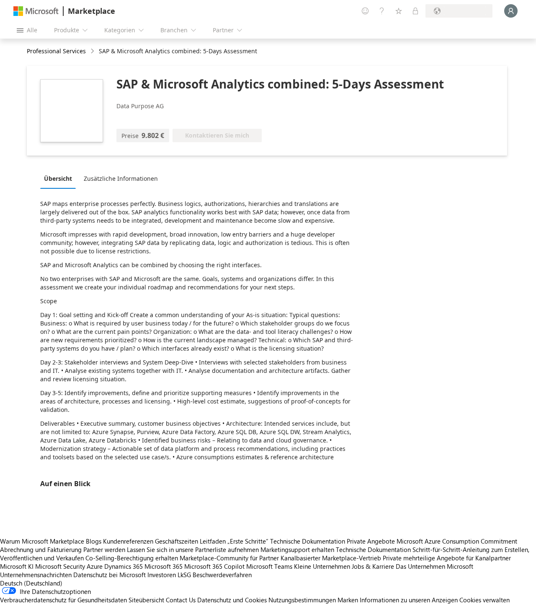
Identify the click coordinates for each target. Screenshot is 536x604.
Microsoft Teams (269, 566)
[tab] (60, 178)
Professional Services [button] (56, 51)
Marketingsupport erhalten (297, 549)
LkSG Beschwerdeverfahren (215, 574)
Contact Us (181, 600)
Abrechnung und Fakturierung (41, 549)
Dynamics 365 (123, 566)
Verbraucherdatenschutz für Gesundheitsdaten (63, 600)
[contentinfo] (93, 51)
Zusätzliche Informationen (121, 178)
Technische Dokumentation (307, 541)
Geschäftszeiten (176, 541)
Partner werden (104, 549)
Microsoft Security (60, 566)
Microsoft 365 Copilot (214, 566)
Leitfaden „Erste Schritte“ (234, 541)
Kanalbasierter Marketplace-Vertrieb (331, 558)
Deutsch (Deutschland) (31, 583)
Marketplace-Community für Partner (229, 558)
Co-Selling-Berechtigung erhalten (131, 558)
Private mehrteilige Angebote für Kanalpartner (447, 558)
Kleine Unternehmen (322, 566)
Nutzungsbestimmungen (302, 600)
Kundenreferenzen (128, 541)
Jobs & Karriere (373, 566)
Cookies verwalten (484, 600)
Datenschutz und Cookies (232, 600)
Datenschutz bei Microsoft (109, 574)
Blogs (93, 541)
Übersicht (58, 178)
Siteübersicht (146, 600)
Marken (348, 600)
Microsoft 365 (163, 566)
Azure (95, 566)
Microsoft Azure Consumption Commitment (457, 541)
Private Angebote (371, 541)
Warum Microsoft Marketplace (42, 541)
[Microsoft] (36, 11)
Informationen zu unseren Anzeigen (409, 600)
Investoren (161, 574)
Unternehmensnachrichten (36, 574)
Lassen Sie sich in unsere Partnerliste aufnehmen (193, 549)
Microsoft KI (17, 566)
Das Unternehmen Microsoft (434, 566)
